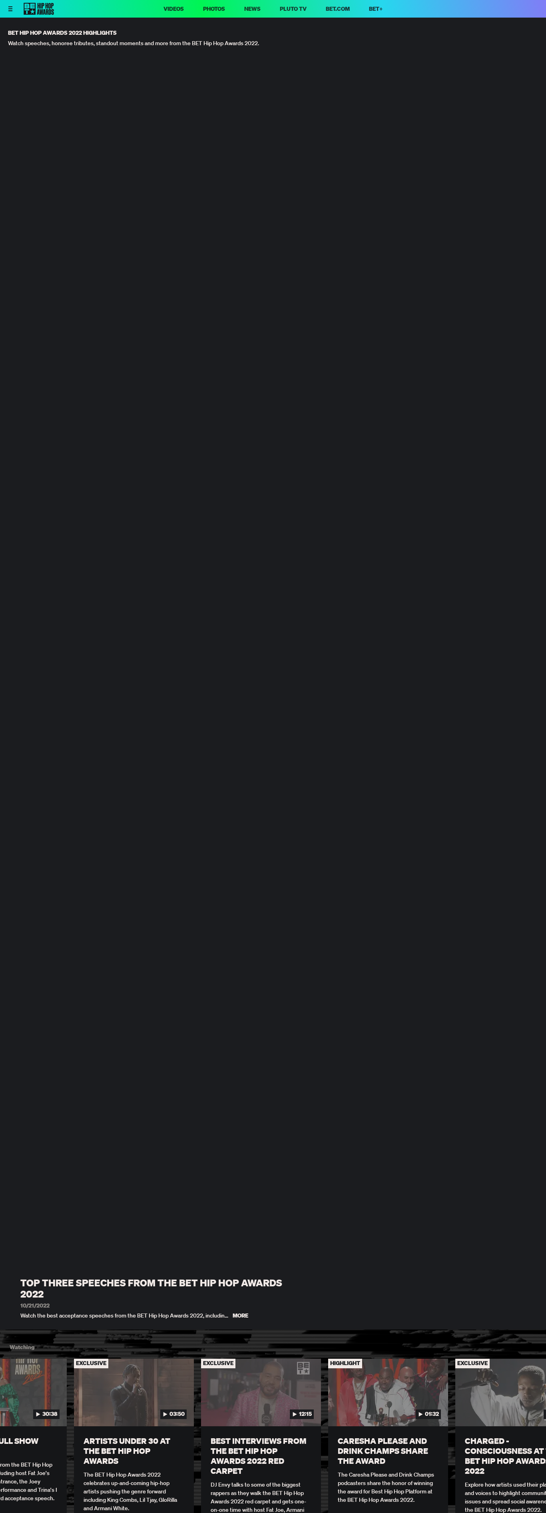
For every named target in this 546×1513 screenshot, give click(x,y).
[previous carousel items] (14, 1409)
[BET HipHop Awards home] (38, 12)
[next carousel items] (531, 1409)
